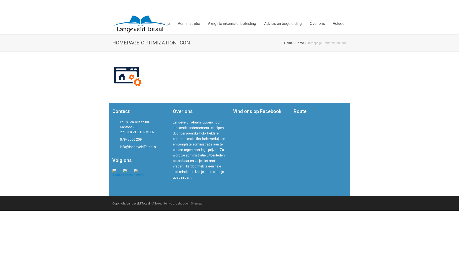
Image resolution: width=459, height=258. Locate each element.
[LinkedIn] (339, 6)
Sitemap (196, 203)
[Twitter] (327, 6)
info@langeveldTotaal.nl (165, 6)
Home (288, 43)
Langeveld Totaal (138, 203)
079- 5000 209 (127, 6)
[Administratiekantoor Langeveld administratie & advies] (140, 23)
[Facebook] (333, 6)
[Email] (345, 6)
